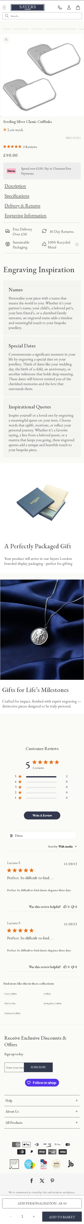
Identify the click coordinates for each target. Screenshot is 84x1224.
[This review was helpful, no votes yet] (65, 906)
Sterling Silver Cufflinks (61, 29)
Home (6, 29)
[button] (78, 7)
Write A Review (42, 815)
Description (15, 186)
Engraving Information (26, 215)
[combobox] (42, 16)
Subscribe (38, 1067)
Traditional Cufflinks (12, 1013)
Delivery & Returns (22, 205)
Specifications (17, 196)
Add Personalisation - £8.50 (42, 1203)
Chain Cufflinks (10, 993)
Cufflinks (37, 29)
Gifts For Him (21, 29)
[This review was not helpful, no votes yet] (72, 906)
